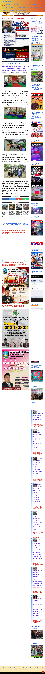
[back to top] (42, 672)
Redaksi (8, 4)
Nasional (11, 10)
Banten (24, 7)
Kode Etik (25, 667)
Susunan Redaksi (7, 667)
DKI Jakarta (18, 7)
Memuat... (34, 240)
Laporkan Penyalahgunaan (35, 403)
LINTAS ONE (6, 1)
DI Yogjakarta (9, 7)
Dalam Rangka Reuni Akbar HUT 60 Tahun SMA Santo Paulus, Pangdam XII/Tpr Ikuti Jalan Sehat (37, 492)
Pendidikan (19, 10)
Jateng (29, 4)
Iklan (13, 4)
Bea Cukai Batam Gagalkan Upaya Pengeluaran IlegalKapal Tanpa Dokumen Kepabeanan (19, 214)
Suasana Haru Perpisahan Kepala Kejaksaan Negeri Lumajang (12, 213)
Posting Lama (26, 260)
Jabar (34, 4)
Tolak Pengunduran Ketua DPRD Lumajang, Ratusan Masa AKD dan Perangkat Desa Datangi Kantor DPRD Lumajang (4, 215)
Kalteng (30, 7)
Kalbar (36, 7)
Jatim (25, 4)
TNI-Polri (19, 4)
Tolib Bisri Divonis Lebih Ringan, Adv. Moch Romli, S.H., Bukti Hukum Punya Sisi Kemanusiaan (37, 439)
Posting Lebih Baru (5, 260)
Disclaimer (27, 669)
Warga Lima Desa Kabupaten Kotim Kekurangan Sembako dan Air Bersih (26, 213)
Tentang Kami (17, 667)
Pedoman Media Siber (35, 667)
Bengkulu (5, 10)
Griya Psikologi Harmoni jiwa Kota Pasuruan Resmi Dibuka (38, 415)
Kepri (41, 7)
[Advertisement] (38, 321)
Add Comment (24, 72)
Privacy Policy (18, 669)
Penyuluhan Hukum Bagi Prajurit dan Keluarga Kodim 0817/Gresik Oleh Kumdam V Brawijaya (38, 522)
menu (24, 10)
